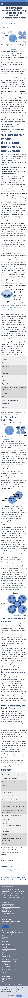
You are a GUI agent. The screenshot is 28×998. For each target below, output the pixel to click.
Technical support (6, 911)
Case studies (5, 950)
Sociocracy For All (7, 886)
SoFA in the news (6, 908)
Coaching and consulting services (10, 946)
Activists (4, 972)
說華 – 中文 (4, 981)
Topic (11, 27)
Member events (6, 956)
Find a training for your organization (11, 943)
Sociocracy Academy (7, 934)
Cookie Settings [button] (10, 995)
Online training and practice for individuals (12, 932)
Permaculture (5, 967)
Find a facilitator (6, 944)
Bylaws (4, 952)
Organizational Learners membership (11, 907)
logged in (12, 870)
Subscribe (5, 926)
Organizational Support (7, 947)
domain (12, 458)
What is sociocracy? (6, 902)
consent (13, 49)
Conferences (5, 937)
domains (10, 510)
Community (23, 26)
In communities (6, 966)
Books (3, 935)
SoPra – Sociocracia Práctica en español (11, 979)
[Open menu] (26, 1)
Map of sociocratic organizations (10, 959)
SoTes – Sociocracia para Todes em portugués (13, 984)
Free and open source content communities (12, 974)
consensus (3, 852)
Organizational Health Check (9, 949)
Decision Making (5, 27)
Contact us (4, 910)
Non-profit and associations (9, 970)
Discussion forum (6, 958)
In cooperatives (6, 964)
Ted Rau (13, 23)
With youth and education (8, 969)
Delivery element (6, 26)
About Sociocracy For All (8, 904)
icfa (18, 852)
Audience (17, 26)
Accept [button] (19, 995)
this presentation (16, 587)
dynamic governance (12, 852)
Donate (4, 916)
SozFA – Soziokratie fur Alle (8, 986)
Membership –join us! (7, 905)
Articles (13, 26)
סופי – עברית (5, 982)
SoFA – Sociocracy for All (8, 978)
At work (4, 963)
